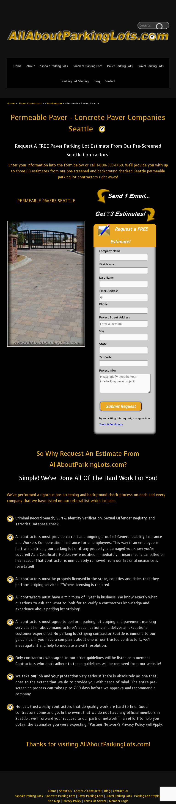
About (30, 66)
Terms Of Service (95, 801)
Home (17, 66)
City (101, 331)
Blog (97, 81)
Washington (54, 103)
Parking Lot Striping (75, 81)
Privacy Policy (72, 801)
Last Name (106, 278)
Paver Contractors (30, 103)
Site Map (54, 801)
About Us (65, 791)
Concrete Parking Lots (87, 66)
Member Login (118, 801)
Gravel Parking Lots (151, 66)
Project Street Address (114, 317)
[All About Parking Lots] (88, 55)
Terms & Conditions (111, 424)
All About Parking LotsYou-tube (165, 13)
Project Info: (107, 370)
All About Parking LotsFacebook (156, 13)
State (103, 344)
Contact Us (120, 791)
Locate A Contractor (88, 791)
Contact (110, 81)
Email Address (108, 291)
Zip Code (105, 357)
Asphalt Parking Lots (54, 66)
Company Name (110, 251)
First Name (106, 264)
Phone (103, 304)
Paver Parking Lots (120, 66)
